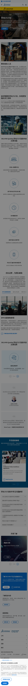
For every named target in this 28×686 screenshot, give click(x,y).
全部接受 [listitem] (5, 683)
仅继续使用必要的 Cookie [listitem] (7, 660)
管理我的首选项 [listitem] (6, 679)
